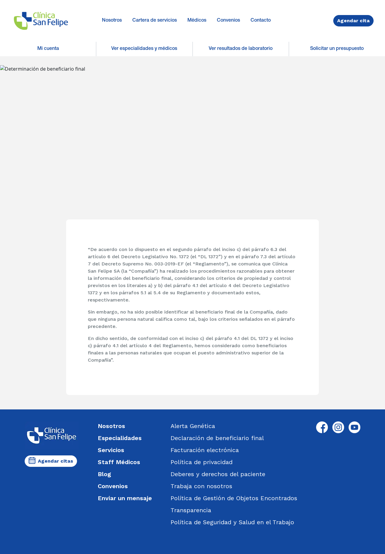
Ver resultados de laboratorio (241, 49)
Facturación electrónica (205, 450)
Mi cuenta (48, 49)
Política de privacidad (202, 462)
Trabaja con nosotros (201, 486)
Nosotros (112, 20)
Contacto (261, 20)
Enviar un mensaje (125, 498)
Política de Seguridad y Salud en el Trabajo (232, 522)
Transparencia (191, 510)
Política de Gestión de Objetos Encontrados (234, 498)
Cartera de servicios (154, 20)
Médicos (196, 20)
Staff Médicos (119, 462)
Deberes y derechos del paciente (218, 474)
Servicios (111, 450)
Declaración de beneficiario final (217, 438)
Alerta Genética (193, 426)
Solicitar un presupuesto (337, 49)
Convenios (228, 20)
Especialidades (120, 438)
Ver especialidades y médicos (144, 49)
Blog (104, 474)
